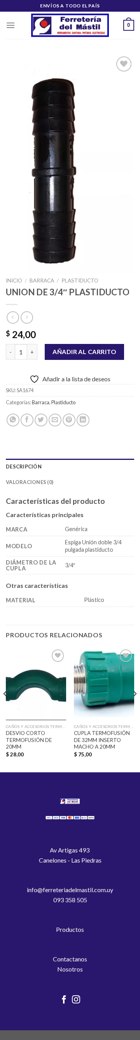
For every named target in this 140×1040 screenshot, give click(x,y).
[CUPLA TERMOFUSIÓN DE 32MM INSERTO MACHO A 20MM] (104, 683)
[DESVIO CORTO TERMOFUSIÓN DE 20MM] (36, 683)
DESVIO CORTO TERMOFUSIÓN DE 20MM (29, 740)
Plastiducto (79, 280)
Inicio (14, 280)
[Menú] (10, 25)
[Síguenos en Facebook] (64, 1000)
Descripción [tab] (24, 466)
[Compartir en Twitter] (41, 420)
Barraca (42, 280)
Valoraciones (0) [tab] (29, 482)
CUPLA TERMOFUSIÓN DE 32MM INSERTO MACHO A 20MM (102, 740)
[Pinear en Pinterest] (69, 420)
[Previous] (5, 709)
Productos (70, 929)
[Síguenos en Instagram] (76, 1000)
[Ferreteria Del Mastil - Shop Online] (70, 25)
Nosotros (70, 969)
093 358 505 (70, 899)
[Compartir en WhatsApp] (13, 420)
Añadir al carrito (84, 351)
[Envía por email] (55, 420)
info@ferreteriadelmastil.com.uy (70, 889)
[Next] (134, 709)
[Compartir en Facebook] (27, 420)
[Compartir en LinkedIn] (83, 420)
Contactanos (70, 959)
